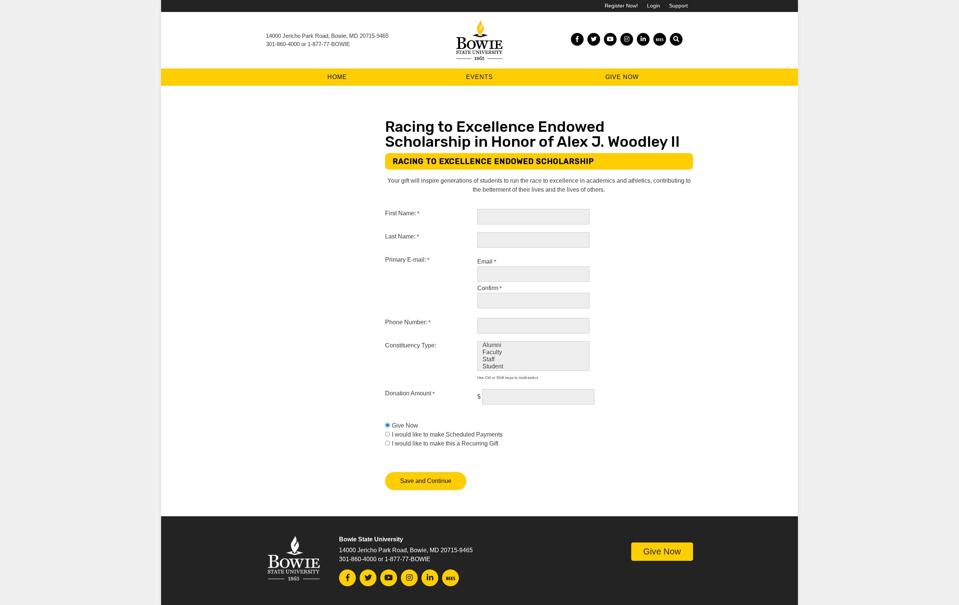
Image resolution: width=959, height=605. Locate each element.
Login (653, 6)
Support (678, 6)
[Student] (533, 366)
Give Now (622, 77)
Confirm (488, 288)
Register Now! (621, 6)
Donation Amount (409, 393)
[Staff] (533, 359)
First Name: (401, 213)
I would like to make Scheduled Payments (447, 434)
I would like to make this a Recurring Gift (445, 443)
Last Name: (401, 236)
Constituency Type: (410, 345)
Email (485, 261)
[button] (676, 39)
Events (479, 77)
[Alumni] (533, 345)
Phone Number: (407, 322)
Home (337, 77)
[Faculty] (533, 352)
